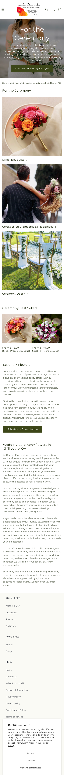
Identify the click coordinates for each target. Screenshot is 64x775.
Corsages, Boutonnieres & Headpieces (27, 226)
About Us (11, 626)
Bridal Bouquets (13, 159)
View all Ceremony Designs (32, 68)
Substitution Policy (16, 710)
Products (10, 619)
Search (9, 644)
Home (5, 83)
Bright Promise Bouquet (16, 351)
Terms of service (14, 716)
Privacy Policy (13, 696)
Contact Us (12, 676)
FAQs (9, 670)
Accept (30, 753)
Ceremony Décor (13, 293)
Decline (31, 760)
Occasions (11, 612)
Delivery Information (17, 690)
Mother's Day (13, 605)
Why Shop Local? (15, 683)
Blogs (9, 651)
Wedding (14, 83)
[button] (46, 9)
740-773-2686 (33, 60)
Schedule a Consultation (22, 429)
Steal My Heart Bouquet (45, 351)
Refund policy (13, 703)
